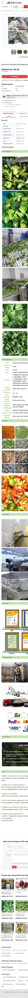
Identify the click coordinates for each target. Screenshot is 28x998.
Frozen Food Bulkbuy (21, 984)
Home (2, 10)
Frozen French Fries (6, 953)
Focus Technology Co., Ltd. (18, 992)
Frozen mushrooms (19, 953)
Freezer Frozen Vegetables (9, 970)
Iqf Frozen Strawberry (8, 984)
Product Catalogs (22, 950)
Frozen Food (17, 10)
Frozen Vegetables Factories (9, 977)
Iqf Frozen (20, 980)
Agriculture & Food (9, 10)
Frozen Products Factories (9, 980)
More (2, 987)
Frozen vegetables (5, 956)
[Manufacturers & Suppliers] (14, 2)
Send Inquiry (14, 76)
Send (14, 867)
